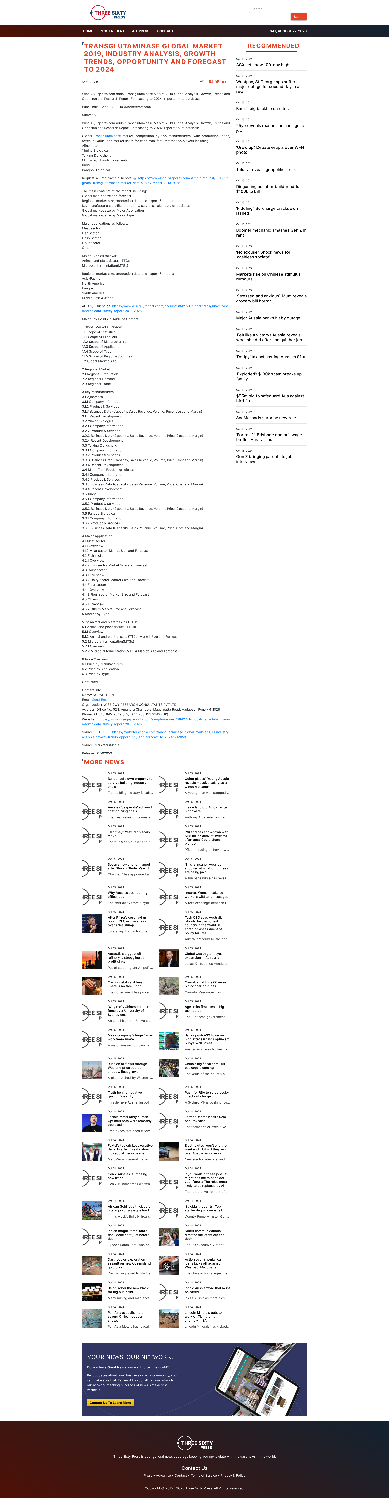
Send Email (100, 700)
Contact (165, 31)
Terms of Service (204, 1475)
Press (148, 1475)
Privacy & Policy (233, 1475)
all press (140, 31)
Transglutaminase (108, 136)
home (88, 31)
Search (299, 17)
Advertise (163, 1475)
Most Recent (112, 31)
